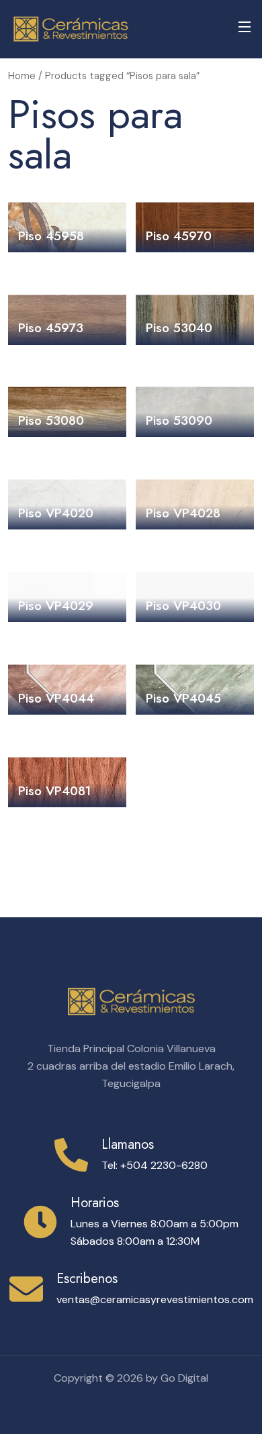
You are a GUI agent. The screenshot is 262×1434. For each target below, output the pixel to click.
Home (22, 76)
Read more (67, 231)
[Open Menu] (245, 29)
